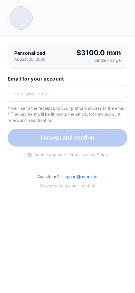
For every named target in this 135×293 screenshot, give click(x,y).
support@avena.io (79, 176)
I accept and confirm (67, 138)
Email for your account (36, 79)
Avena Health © (79, 186)
